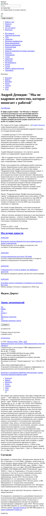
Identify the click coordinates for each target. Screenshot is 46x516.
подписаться (5, 338)
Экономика (9, 70)
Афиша (7, 26)
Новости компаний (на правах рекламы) (20, 51)
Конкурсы (9, 30)
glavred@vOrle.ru (19, 508)
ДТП (7, 37)
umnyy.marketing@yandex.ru (11, 509)
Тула (6, 89)
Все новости (9, 33)
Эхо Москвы (5, 108)
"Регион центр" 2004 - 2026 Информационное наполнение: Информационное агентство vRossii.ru (23, 343)
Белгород (8, 78)
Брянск (7, 80)
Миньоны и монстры (8, 316)
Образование (10, 55)
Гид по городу (10, 28)
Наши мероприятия (12, 43)
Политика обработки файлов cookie (14, 374)
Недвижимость (10, 62)
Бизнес (7, 64)
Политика (8, 61)
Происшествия (10, 47)
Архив (7, 66)
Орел (7, 87)
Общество (9, 39)
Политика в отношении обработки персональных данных (22, 372)
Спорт (7, 57)
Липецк (8, 85)
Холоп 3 (4, 312)
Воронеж (8, 82)
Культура (8, 53)
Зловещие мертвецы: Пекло (11, 320)
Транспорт (9, 59)
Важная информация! (13, 45)
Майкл (3, 308)
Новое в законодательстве (14, 68)
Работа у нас (9, 22)
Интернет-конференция (13, 41)
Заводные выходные (12, 35)
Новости (8, 24)
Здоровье (8, 49)
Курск (7, 83)
